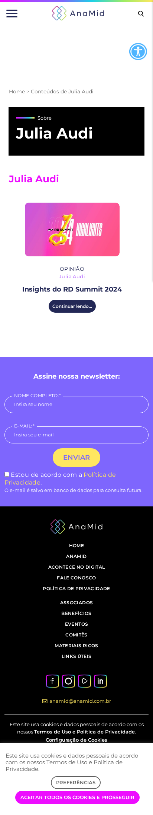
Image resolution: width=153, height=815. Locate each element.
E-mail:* (24, 426)
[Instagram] (68, 680)
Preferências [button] (75, 782)
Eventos (76, 624)
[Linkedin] (100, 680)
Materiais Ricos (76, 645)
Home (17, 91)
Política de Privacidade (76, 588)
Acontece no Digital (76, 567)
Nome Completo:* (37, 395)
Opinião (72, 269)
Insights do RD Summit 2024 (72, 289)
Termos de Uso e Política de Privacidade (84, 732)
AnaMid (76, 556)
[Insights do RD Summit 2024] (72, 229)
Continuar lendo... (72, 306)
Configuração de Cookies (76, 740)
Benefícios (76, 613)
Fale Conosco (76, 578)
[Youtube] (84, 680)
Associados (76, 602)
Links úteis (77, 656)
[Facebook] (52, 680)
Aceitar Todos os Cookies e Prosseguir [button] (77, 797)
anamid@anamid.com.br (80, 701)
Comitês (76, 635)
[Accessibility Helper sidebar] (138, 51)
